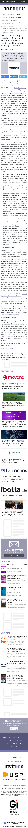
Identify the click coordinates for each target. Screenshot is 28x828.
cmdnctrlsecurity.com (7, 336)
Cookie (11, 814)
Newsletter (14, 20)
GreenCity (20, 740)
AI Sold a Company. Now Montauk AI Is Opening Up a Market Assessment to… (16, 663)
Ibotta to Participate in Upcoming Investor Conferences (12, 496)
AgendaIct (14, 746)
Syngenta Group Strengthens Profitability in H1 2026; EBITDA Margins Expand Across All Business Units (13, 404)
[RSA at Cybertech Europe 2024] (3, 568)
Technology (5, 20)
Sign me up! (14, 729)
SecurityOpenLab (10, 740)
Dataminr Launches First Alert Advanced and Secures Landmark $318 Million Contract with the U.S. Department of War (12, 479)
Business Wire (5, 49)
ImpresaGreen (7, 743)
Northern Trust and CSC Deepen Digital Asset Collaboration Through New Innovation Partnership (13, 460)
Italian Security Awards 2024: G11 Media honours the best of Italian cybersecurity (16, 576)
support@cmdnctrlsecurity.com (10, 314)
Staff (21, 757)
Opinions (11, 17)
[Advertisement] (14, 714)
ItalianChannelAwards (19, 743)
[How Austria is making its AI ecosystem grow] (3, 591)
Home (3, 14)
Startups (18, 17)
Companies (11, 14)
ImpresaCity (21, 738)
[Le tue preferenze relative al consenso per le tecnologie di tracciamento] (20, 826)
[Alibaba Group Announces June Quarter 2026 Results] (3, 639)
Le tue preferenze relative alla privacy (15, 823)
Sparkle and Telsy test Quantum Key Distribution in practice (16, 600)
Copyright (10, 761)
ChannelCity (21, 1)
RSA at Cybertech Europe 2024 (17, 565)
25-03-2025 (13, 49)
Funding (18, 14)
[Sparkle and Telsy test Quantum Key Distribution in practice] (3, 603)
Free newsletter (5, 359)
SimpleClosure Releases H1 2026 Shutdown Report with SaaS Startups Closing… (16, 649)
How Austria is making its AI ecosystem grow (16, 588)
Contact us (18, 761)
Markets (4, 17)
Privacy (17, 814)
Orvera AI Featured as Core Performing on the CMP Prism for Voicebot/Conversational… (16, 676)
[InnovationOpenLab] (14, 8)
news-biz (10, 27)
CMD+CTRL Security (19, 88)
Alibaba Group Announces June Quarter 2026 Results (17, 637)
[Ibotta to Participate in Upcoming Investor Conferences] (14, 489)
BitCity (5, 738)
